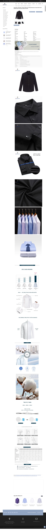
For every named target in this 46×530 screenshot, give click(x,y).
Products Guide (35, 527)
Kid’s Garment (4, 25)
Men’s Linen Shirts (5, 18)
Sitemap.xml (41, 527)
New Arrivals (4, 9)
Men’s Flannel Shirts (5, 17)
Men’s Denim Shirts (5, 16)
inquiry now (40, 512)
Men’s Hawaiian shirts (5, 15)
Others (4, 26)
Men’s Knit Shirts (5, 19)
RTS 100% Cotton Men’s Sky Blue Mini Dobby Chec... (8, 32)
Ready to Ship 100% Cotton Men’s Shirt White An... (8, 44)
